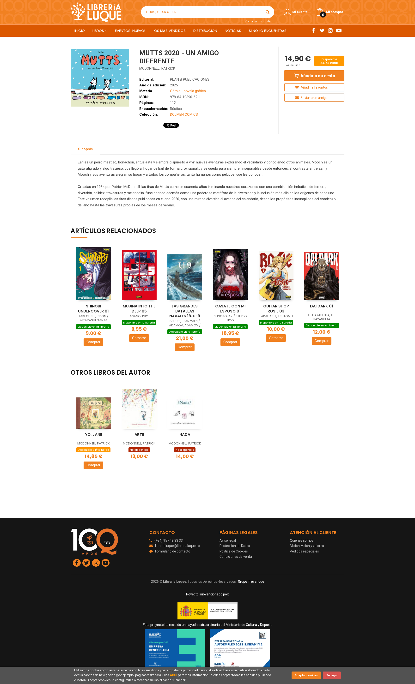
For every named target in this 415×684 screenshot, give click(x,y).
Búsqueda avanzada (256, 21)
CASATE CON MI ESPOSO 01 (230, 308)
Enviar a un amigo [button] (314, 98)
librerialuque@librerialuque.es (177, 546)
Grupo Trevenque (251, 581)
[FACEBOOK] (313, 30)
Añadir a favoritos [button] (314, 87)
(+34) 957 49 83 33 (168, 540)
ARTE (139, 434)
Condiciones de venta (236, 556)
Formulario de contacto (172, 551)
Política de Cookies (234, 551)
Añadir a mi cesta (317, 75)
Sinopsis (85, 149)
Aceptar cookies (306, 675)
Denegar (332, 675)
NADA (184, 434)
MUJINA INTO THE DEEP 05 (139, 308)
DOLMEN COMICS (184, 114)
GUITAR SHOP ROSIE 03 (276, 308)
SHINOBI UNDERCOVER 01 (93, 308)
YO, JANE (93, 434)
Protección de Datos (235, 546)
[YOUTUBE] (339, 30)
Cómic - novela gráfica (188, 91)
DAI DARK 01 (321, 306)
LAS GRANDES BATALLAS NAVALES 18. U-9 (184, 311)
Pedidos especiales (304, 551)
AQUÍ (173, 675)
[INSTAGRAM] (330, 30)
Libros (98, 30)
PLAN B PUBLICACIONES (189, 79)
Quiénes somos (301, 540)
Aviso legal (228, 540)
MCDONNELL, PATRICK (157, 68)
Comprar (93, 342)
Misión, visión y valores (307, 546)
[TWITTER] (322, 30)
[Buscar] (267, 12)
